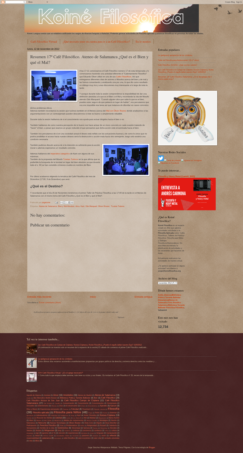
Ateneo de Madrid (85, 395)
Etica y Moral (32, 409)
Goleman (113, 413)
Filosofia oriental (99, 409)
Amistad (47, 395)
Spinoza (86, 428)
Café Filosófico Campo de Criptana (81, 400)
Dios (61, 406)
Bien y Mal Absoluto (66, 206)
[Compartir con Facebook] (69, 202)
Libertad (58, 418)
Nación (114, 420)
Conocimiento (83, 403)
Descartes (30, 406)
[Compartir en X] (66, 202)
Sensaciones (32, 428)
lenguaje (100, 433)
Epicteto (103, 406)
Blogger (152, 447)
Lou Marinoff (77, 418)
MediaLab (57, 420)
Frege (90, 413)
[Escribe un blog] (64, 202)
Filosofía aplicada (41, 412)
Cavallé (57, 403)
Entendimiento (92, 406)
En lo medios (143, 41)
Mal (85, 418)
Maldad (92, 418)
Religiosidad (92, 425)
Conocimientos (98, 403)
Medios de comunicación (73, 420)
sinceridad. (57, 438)
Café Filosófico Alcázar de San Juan (43, 400)
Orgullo (99, 423)
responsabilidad (33, 438)
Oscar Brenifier (111, 423)
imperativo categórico (60, 154)
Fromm (105, 413)
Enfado (82, 406)
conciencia (87, 430)
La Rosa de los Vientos (43, 418)
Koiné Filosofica (90, 415)
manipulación (111, 433)
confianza (98, 430)
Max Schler (47, 420)
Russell (103, 425)
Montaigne (104, 420)
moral (37, 435)
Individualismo (42, 415)
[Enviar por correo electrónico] (61, 202)
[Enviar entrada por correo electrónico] (56, 202)
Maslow (38, 420)
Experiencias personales (50, 409)
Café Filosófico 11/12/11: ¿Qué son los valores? (177, 65)
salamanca (46, 438)
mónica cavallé (48, 435)
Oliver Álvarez (104, 206)
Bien (95, 398)
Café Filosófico (108, 397)
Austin (29, 398)
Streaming (103, 428)
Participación (32, 425)
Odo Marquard (91, 206)
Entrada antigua (143, 296)
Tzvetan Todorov (71, 159)
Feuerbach (86, 409)
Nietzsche (42, 423)
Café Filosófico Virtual (44, 41)
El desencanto (71, 406)
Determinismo (43, 406)
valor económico (84, 438)
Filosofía (113, 408)
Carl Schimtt (48, 403)
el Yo (54, 433)
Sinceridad (76, 428)
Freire (97, 413)
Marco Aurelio (114, 418)
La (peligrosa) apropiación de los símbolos (175, 55)
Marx (31, 420)
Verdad (38, 430)
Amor (55, 395)
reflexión (113, 435)
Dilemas (54, 406)
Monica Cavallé (92, 420)
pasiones (85, 435)
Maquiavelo (102, 418)
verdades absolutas (111, 438)
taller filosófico (69, 438)
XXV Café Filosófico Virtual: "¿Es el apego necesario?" (60, 373)
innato (92, 433)
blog (59, 430)
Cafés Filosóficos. (124, 77)
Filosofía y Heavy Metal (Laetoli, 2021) (176, 176)
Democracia (112, 403)
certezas (76, 430)
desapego (30, 433)
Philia (62, 425)
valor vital (97, 438)
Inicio (93, 296)
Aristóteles (68, 395)
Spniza (95, 428)
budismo (67, 430)
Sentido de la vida (47, 428)
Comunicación (68, 403)
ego (37, 433)
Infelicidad (54, 415)
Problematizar (71, 425)
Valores (29, 430)
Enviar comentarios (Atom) (50, 302)
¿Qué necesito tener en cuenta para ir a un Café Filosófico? (96, 41)
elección (62, 433)
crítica (107, 430)
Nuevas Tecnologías (58, 423)
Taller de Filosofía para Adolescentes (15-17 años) (178, 60)
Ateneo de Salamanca (48, 206)
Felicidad (75, 409)
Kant (82, 206)
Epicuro (113, 406)
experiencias (73, 433)
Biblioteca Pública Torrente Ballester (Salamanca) (169, 297)
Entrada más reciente (39, 296)
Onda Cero (88, 423)
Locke (68, 418)
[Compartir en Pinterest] (72, 202)
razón (104, 435)
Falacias (65, 409)
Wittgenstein (49, 430)
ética (77, 206)
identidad (84, 433)
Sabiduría (113, 425)
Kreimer (29, 418)
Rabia (82, 425)
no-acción (75, 435)
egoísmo (45, 433)
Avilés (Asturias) (165, 295)
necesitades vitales (62, 435)
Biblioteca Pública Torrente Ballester (75, 398)
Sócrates (113, 428)
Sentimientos (63, 428)
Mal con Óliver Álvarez (116, 111)
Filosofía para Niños (67, 412)
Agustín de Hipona (34, 395)
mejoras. (29, 435)
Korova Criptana (107, 415)
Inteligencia (64, 415)
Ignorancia (30, 415)
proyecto (95, 435)
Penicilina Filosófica (175, 308)
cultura (114, 430)
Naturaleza (31, 423)
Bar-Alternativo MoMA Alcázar (45, 398)
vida (30, 441)
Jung (72, 415)
